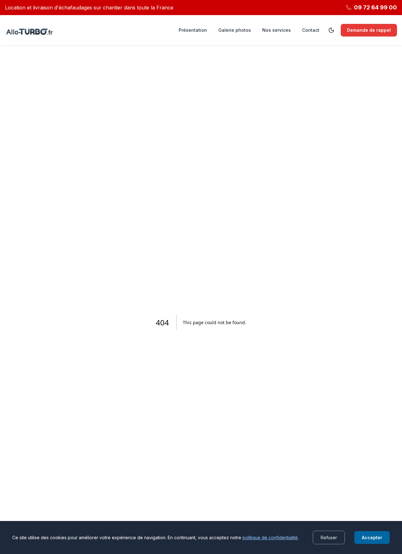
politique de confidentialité (270, 537)
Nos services (276, 30)
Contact (310, 30)
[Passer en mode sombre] (331, 30)
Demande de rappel (369, 30)
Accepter (372, 537)
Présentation (193, 30)
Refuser (329, 537)
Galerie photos (234, 30)
